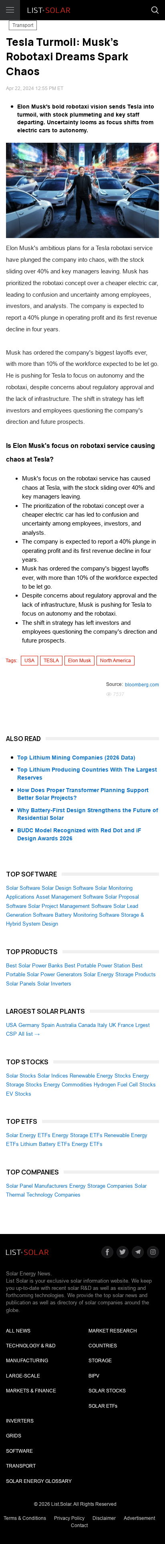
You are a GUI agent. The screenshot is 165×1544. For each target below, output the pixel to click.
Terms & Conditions (25, 1518)
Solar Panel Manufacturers (37, 1186)
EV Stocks (18, 1094)
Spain (47, 1025)
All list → (29, 1034)
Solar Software (23, 888)
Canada (87, 1025)
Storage (100, 1360)
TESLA (51, 660)
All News (18, 1331)
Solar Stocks (21, 1076)
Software (19, 1451)
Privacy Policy (69, 1518)
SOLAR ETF (103, 1406)
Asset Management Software (69, 897)
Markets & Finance (31, 1391)
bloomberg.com (142, 685)
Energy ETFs (87, 1144)
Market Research (113, 1331)
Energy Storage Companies (101, 1186)
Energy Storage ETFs (77, 1135)
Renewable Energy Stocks (100, 1076)
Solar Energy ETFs (28, 1135)
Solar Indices (53, 1076)
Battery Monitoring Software (87, 915)
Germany (29, 1025)
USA (29, 660)
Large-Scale (23, 1376)
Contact (79, 1525)
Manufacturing (27, 1360)
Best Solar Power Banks (34, 966)
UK (112, 1025)
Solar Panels (21, 984)
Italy (102, 1025)
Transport (22, 25)
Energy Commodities (68, 1085)
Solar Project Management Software (70, 906)
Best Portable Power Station (97, 966)
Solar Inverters (54, 984)
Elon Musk (79, 660)
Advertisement (139, 1518)
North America (115, 660)
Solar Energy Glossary (39, 1481)
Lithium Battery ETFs (45, 1144)
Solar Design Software (67, 888)
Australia (66, 1025)
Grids (13, 1436)
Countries (103, 1346)
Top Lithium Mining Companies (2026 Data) (76, 757)
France (126, 1025)
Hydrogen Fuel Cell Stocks (125, 1085)
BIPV (94, 1376)
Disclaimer (104, 1518)
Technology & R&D (31, 1346)
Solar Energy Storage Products (120, 974)
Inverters (20, 1421)
